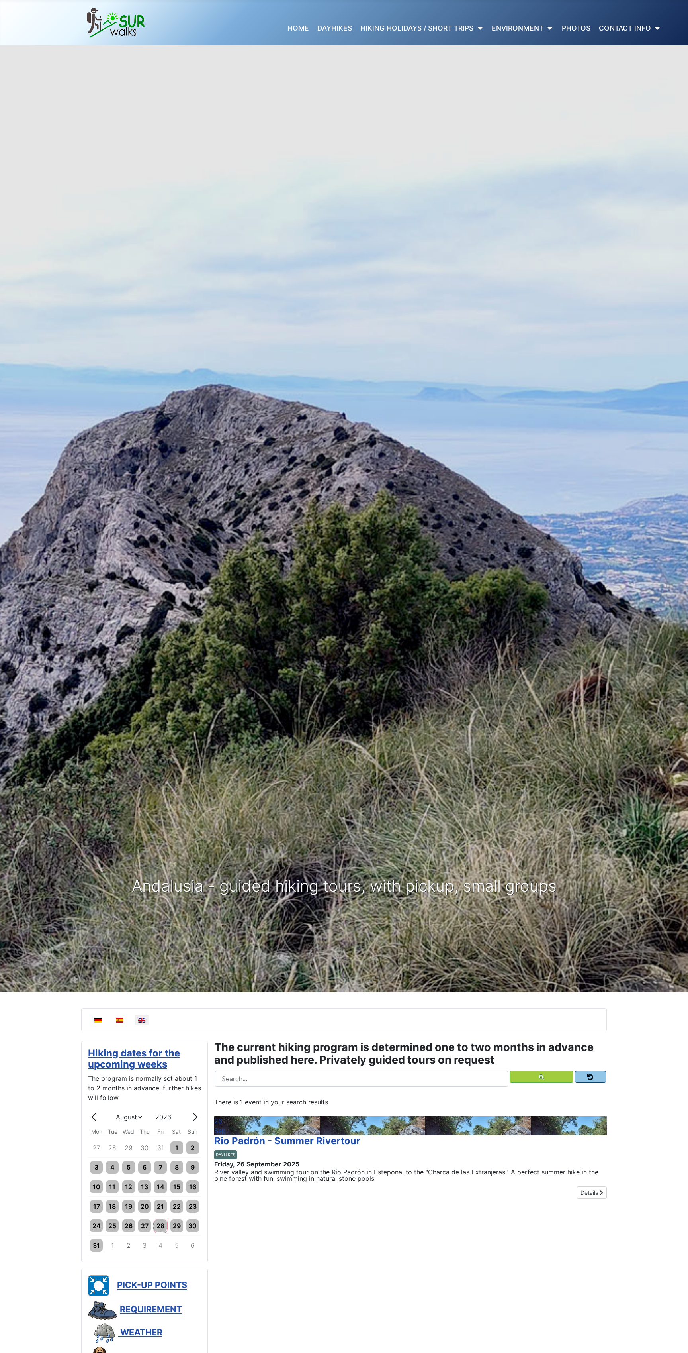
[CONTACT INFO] (656, 28)
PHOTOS (576, 28)
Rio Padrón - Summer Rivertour (287, 1141)
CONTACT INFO (625, 28)
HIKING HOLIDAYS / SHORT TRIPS (416, 28)
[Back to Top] (674, 1338)
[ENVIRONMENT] (548, 28)
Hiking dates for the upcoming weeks (134, 1058)
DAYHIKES (334, 28)
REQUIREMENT (151, 1309)
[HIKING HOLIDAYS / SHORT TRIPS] (478, 28)
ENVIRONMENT (517, 28)
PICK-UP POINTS (152, 1285)
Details (590, 1192)
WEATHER (140, 1332)
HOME (298, 28)
